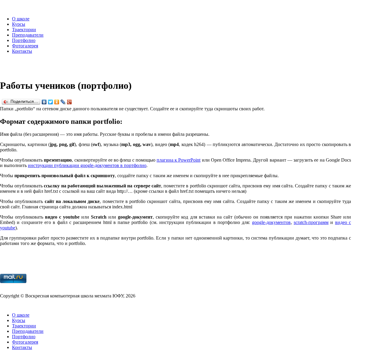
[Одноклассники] (57, 102)
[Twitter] (50, 102)
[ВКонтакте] (44, 102)
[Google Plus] (69, 102)
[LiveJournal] (63, 102)
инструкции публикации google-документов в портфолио (87, 165)
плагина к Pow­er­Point (178, 160)
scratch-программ (311, 222)
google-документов (271, 222)
